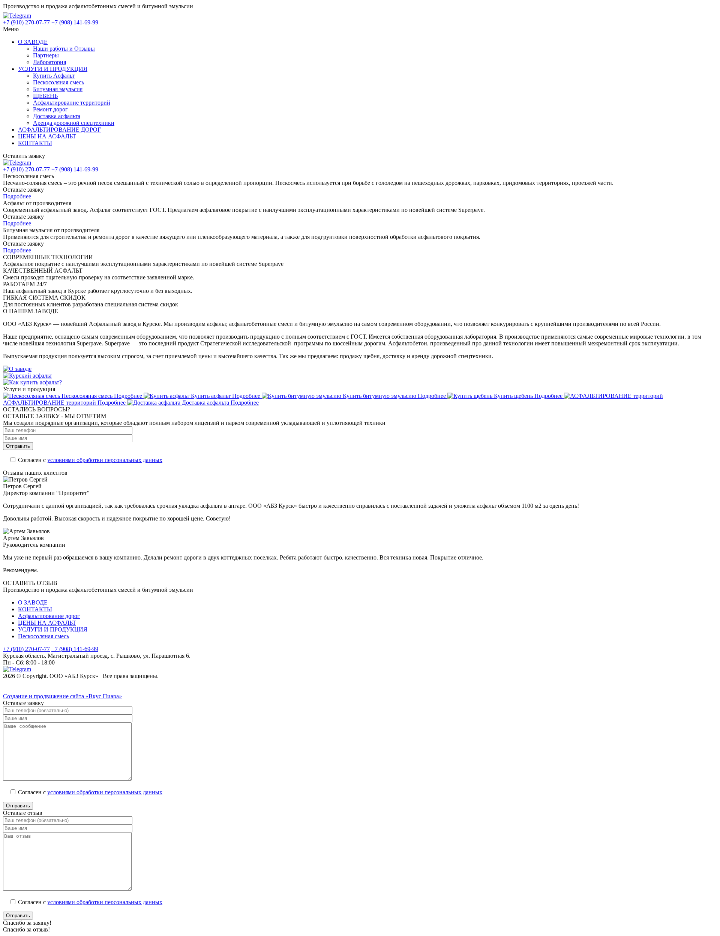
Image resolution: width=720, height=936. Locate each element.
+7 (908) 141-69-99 (74, 22)
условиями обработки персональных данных (104, 460)
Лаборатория (49, 62)
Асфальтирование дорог (49, 616)
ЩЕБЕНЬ (45, 96)
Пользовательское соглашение (41, 689)
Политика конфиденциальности (44, 683)
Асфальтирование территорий (71, 102)
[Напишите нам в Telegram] (21, 15)
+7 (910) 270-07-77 (26, 22)
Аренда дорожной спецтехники (73, 123)
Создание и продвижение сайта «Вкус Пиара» (62, 696)
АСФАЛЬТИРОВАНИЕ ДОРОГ (59, 129)
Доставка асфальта (56, 116)
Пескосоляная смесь (58, 82)
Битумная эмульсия (57, 89)
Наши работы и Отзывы (64, 48)
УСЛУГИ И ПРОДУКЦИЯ (52, 69)
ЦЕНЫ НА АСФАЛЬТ (47, 136)
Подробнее (17, 196)
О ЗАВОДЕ (33, 42)
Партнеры (46, 55)
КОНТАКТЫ (35, 143)
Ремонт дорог (50, 109)
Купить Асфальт (54, 75)
